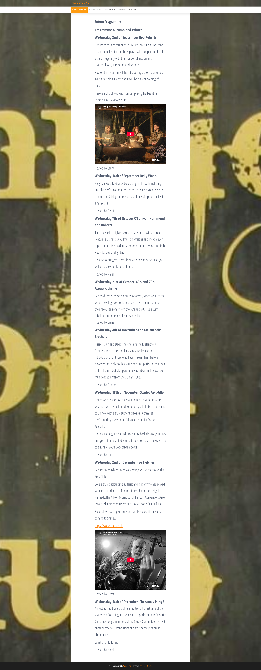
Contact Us (122, 10)
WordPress (127, 665)
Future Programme (79, 10)
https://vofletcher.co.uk (109, 525)
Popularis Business (146, 665)
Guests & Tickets (95, 10)
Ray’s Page (132, 10)
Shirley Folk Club (81, 3)
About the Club (109, 10)
